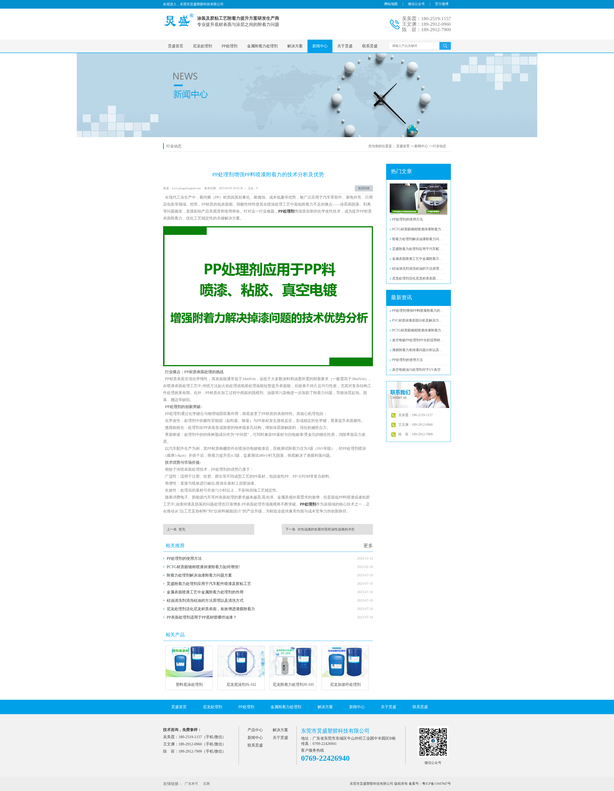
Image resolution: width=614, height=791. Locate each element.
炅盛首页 (175, 46)
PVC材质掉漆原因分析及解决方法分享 (418, 320)
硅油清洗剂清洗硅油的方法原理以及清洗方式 (205, 600)
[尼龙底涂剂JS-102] (241, 676)
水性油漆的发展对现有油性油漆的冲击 (325, 529)
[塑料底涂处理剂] (189, 676)
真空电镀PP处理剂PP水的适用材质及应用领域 (418, 340)
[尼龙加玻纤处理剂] (345, 676)
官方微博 (442, 4)
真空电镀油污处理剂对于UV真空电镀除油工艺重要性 (418, 369)
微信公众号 (416, 4)
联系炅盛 (370, 46)
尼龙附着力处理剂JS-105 (293, 684)
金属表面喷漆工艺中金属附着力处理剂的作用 (205, 592)
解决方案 (295, 46)
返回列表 (364, 188)
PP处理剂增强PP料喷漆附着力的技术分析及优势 (418, 310)
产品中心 (255, 730)
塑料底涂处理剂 (189, 684)
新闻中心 (320, 46)
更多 (368, 545)
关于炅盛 (345, 46)
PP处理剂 (229, 46)
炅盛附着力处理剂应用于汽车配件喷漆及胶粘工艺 (209, 584)
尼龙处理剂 (202, 46)
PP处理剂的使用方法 (184, 558)
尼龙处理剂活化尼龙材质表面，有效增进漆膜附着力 (211, 609)
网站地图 (391, 4)
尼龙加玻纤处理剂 (345, 684)
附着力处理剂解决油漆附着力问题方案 (199, 575)
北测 (206, 783)
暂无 (182, 529)
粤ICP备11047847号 (436, 783)
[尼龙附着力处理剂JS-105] (293, 676)
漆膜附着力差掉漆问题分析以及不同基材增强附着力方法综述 (418, 350)
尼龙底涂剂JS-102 (241, 684)
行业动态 (439, 146)
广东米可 (191, 783)
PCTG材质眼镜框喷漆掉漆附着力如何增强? (203, 567)
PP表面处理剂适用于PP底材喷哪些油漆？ (202, 617)
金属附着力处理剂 (262, 46)
